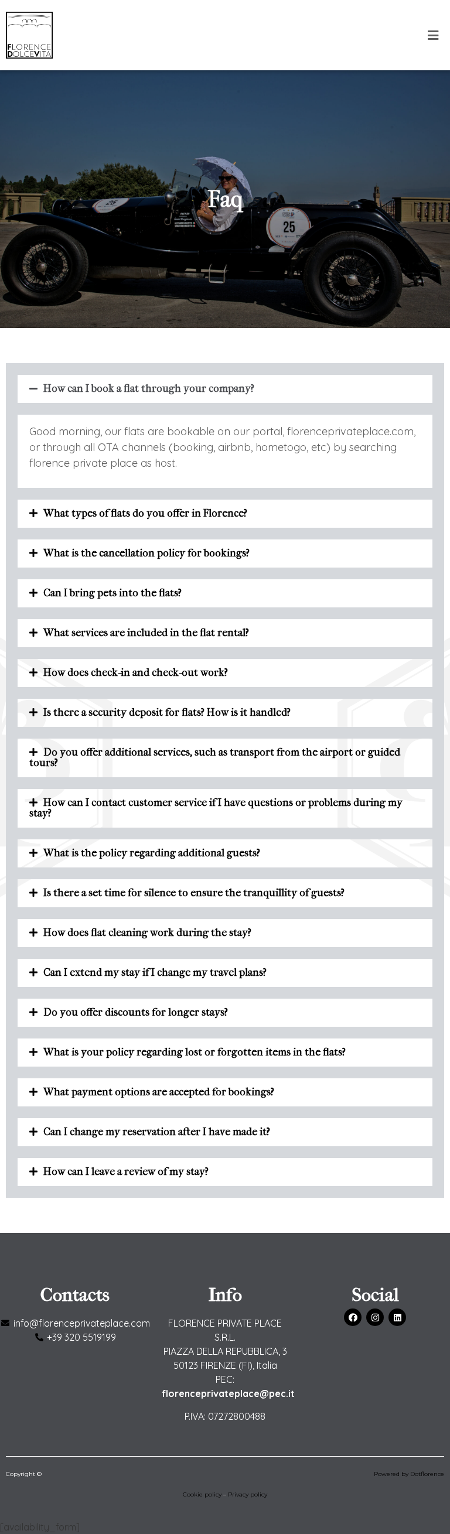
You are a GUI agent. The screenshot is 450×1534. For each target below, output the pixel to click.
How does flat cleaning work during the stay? (147, 933)
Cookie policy (202, 1494)
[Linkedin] (397, 1317)
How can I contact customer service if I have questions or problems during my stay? (216, 808)
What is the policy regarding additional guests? (151, 853)
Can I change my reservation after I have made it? (156, 1132)
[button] (433, 35)
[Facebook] (353, 1317)
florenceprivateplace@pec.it (228, 1393)
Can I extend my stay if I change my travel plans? (155, 972)
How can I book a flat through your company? (148, 388)
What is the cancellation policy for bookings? (146, 553)
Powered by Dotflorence (409, 1474)
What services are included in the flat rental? (146, 633)
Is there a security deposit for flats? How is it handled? (167, 712)
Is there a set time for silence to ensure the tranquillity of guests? (194, 893)
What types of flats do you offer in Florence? (145, 513)
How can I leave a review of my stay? (126, 1172)
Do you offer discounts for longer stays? (135, 1012)
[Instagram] (375, 1317)
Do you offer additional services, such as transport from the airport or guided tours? (214, 757)
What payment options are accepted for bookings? (158, 1092)
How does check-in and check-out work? (135, 673)
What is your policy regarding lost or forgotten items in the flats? (194, 1052)
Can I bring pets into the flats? (112, 593)
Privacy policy (247, 1494)
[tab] (225, 389)
